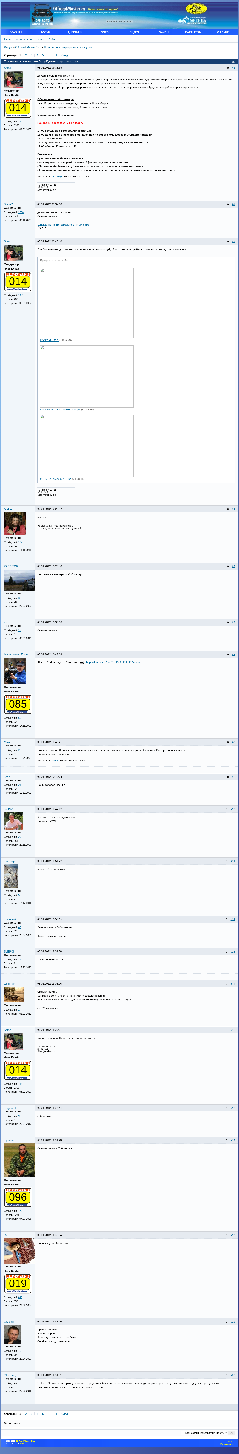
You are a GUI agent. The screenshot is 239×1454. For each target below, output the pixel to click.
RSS (232, 61)
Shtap (7, 67)
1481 (21, 121)
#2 (233, 204)
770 (20, 1211)
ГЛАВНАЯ (16, 32)
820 (20, 1297)
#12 (233, 919)
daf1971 (9, 809)
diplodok (9, 1140)
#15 (233, 1029)
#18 (233, 1235)
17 (19, 630)
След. (65, 55)
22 (19, 750)
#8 (233, 741)
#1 (233, 67)
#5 (233, 566)
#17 (233, 1140)
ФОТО (105, 32)
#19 (233, 1321)
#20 (233, 1375)
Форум (8, 47)
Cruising (9, 1321)
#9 (233, 776)
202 (20, 837)
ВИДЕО (134, 32)
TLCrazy (56, 176)
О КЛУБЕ (223, 32)
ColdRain (9, 983)
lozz (6, 622)
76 (19, 1351)
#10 (233, 808)
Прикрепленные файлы (54, 260)
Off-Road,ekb (12, 1375)
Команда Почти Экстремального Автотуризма (63, 224)
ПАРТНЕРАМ (193, 32)
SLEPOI (9, 951)
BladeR (8, 204)
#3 (233, 241)
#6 (233, 622)
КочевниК (10, 919)
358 (20, 598)
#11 (233, 861)
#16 (233, 1107)
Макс (7, 742)
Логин (230, 1441)
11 (55, 55)
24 (19, 785)
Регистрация (226, 1444)
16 (19, 959)
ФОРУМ (45, 32)
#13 (233, 951)
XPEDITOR (11, 566)
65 (19, 718)
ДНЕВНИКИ (75, 32)
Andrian (8, 509)
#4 (233, 508)
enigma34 (10, 1108)
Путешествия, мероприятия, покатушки (68, 47)
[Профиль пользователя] (13, 86)
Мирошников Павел (16, 654)
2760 (21, 212)
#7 (233, 654)
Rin (6, 1235)
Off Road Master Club (28, 47)
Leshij (7, 776)
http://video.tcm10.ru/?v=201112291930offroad (114, 662)
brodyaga (9, 861)
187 (20, 542)
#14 (233, 983)
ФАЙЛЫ (164, 32)
